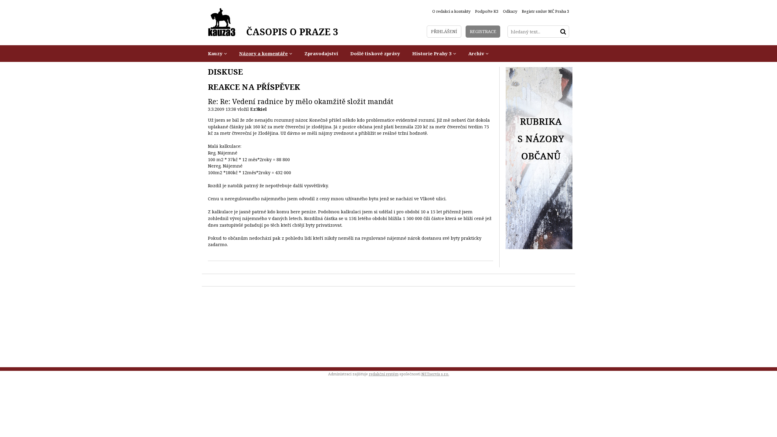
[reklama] (539, 247)
